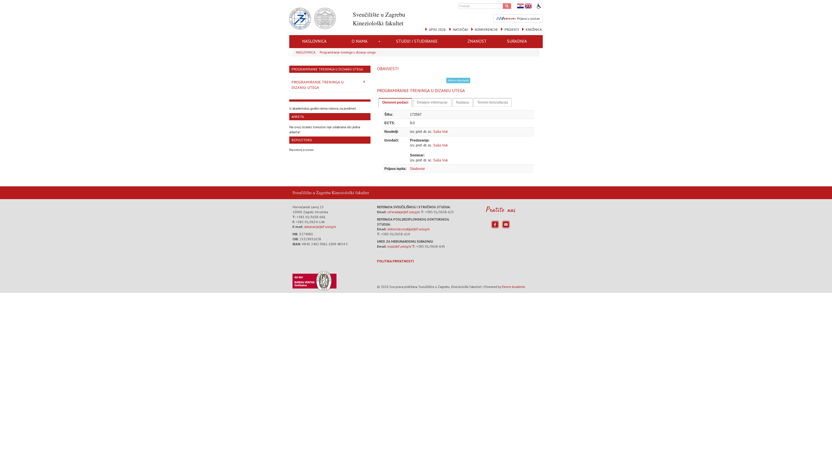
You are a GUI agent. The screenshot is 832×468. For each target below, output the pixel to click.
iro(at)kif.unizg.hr (399, 246)
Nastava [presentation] (462, 102)
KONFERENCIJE (486, 29)
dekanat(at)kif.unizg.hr (320, 226)
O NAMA (359, 41)
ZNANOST (477, 41)
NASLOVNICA (314, 41)
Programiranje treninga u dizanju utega (347, 52)
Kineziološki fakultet (350, 192)
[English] (528, 6)
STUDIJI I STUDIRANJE (417, 41)
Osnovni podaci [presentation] (395, 102)
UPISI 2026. (437, 29)
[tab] (395, 102)
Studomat (417, 169)
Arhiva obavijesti (458, 80)
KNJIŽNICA (534, 29)
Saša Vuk (440, 131)
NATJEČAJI (460, 29)
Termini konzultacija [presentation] (492, 102)
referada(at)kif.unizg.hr (403, 212)
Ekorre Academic (513, 286)
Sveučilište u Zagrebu (311, 192)
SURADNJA (517, 41)
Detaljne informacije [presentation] (432, 102)
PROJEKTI (511, 29)
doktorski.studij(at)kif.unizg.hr (408, 229)
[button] (380, 41)
